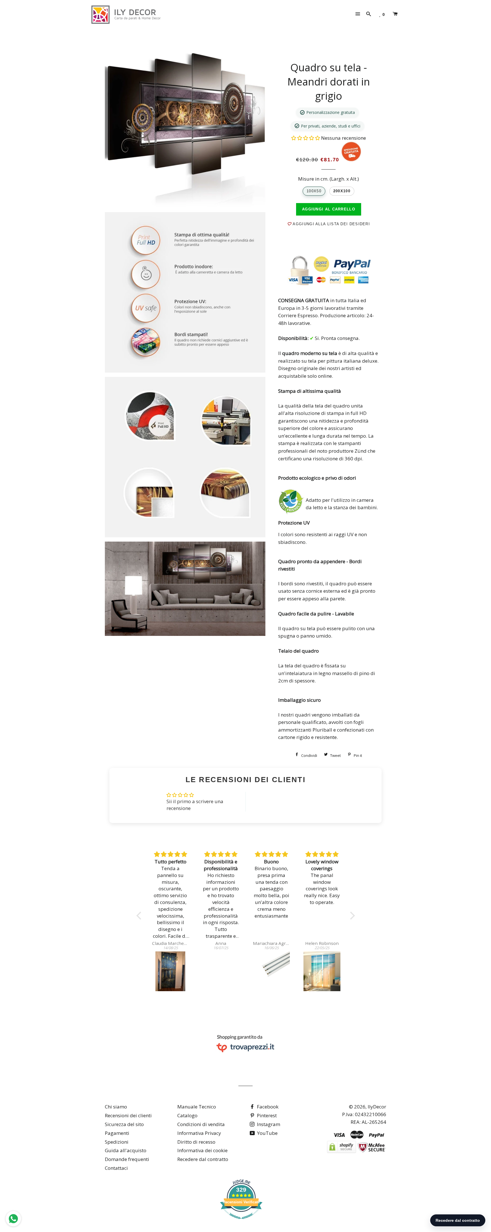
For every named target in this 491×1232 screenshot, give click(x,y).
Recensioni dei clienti (128, 1115)
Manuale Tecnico (196, 1106)
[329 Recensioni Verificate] (241, 1221)
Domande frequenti (127, 1159)
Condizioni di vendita (201, 1124)
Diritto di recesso (196, 1142)
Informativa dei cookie (202, 1150)
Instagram (268, 1124)
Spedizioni (116, 1142)
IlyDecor (377, 1106)
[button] (306, 138)
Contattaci (116, 1168)
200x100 (341, 191)
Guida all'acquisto (125, 1150)
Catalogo (187, 1115)
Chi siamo (116, 1106)
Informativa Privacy (199, 1133)
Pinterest (266, 1115)
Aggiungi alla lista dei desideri (330, 224)
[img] (170, 854)
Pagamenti (117, 1133)
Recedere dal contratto (202, 1159)
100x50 (314, 191)
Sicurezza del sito (124, 1124)
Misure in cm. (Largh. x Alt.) (328, 179)
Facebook (267, 1106)
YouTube (267, 1133)
